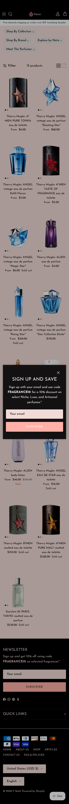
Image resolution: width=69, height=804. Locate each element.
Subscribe (34, 426)
